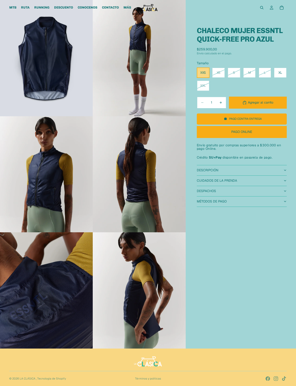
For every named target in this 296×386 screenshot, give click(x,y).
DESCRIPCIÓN (207, 170)
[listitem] (127, 8)
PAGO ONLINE (241, 132)
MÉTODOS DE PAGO (212, 201)
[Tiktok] (284, 378)
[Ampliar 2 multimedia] (139, 58)
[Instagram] (276, 378)
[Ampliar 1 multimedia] (46, 58)
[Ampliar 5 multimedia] (46, 290)
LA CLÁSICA (28, 378)
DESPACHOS (206, 191)
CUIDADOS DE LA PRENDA (217, 180)
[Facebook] (268, 378)
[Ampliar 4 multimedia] (139, 174)
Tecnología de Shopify (51, 378)
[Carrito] (282, 8)
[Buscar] (262, 8)
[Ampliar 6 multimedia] (139, 290)
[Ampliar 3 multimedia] (46, 174)
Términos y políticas (148, 378)
